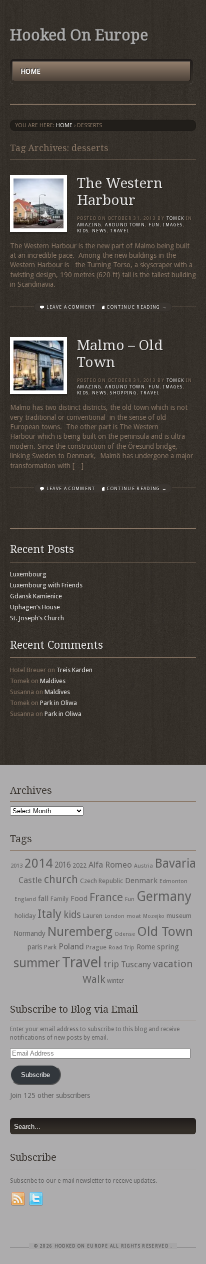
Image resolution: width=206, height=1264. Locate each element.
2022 (79, 865)
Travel (82, 962)
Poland (71, 946)
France (106, 897)
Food (79, 898)
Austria (143, 866)
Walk (93, 979)
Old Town (165, 931)
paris (35, 947)
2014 (38, 863)
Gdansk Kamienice (36, 596)
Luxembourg (28, 574)
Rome (145, 947)
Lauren (92, 915)
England (25, 899)
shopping (123, 392)
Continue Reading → (137, 307)
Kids (82, 230)
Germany (164, 896)
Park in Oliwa (58, 703)
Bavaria (175, 863)
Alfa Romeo (110, 865)
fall (43, 898)
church (61, 879)
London (114, 916)
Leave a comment (71, 307)
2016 (62, 865)
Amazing (89, 224)
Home (30, 71)
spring (168, 946)
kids (72, 914)
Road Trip (121, 947)
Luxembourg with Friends (46, 585)
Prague (96, 947)
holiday (25, 915)
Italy (50, 913)
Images (172, 224)
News (99, 230)
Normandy (30, 933)
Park (50, 947)
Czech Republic (101, 881)
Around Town (125, 224)
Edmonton (174, 881)
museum (179, 915)
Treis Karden (74, 670)
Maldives (53, 681)
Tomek (175, 218)
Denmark (141, 880)
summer (37, 962)
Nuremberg (80, 931)
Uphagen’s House (35, 607)
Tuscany (136, 964)
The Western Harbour (119, 191)
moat (133, 915)
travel (120, 230)
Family (59, 899)
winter (115, 980)
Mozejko (153, 916)
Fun (154, 224)
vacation (172, 964)
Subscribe (35, 1075)
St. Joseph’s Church (37, 618)
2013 (16, 865)
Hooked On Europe (79, 35)
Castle (30, 880)
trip (111, 964)
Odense (124, 934)
